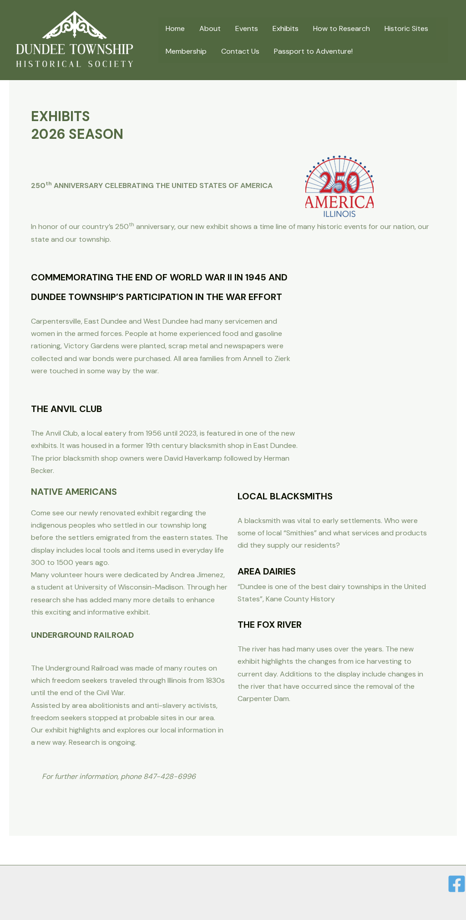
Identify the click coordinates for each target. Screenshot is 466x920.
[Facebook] (456, 883)
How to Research (341, 28)
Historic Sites (406, 28)
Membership (186, 51)
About (210, 28)
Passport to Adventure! (313, 51)
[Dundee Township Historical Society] (74, 39)
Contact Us (240, 51)
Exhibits (286, 28)
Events (246, 28)
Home (175, 28)
